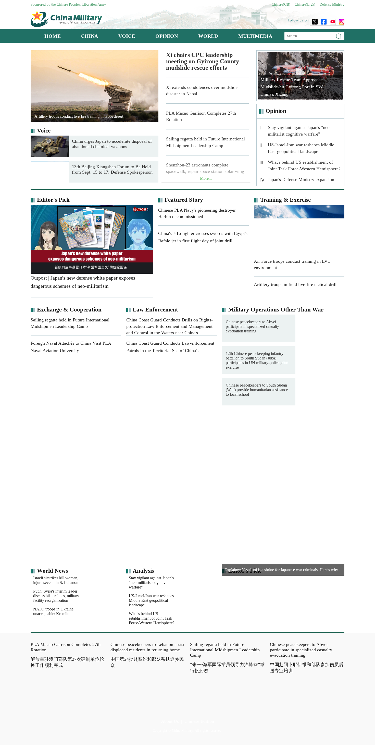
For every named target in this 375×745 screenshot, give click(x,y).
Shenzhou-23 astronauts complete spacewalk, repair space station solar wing (205, 168)
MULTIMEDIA (255, 36)
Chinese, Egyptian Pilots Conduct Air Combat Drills (222, 457)
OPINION (166, 36)
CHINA (89, 36)
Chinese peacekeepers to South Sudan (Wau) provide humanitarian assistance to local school (257, 389)
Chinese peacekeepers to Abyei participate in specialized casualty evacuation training (252, 326)
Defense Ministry (332, 4)
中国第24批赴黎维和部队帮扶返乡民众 (147, 662)
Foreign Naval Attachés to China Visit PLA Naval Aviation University (304, 436)
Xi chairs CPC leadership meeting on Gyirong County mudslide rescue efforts (202, 61)
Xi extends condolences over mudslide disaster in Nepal (202, 90)
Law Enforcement (155, 309)
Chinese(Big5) (305, 4)
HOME (52, 36)
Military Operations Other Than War (275, 309)
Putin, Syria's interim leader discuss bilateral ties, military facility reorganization (56, 596)
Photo (44, 424)
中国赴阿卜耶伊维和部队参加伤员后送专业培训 (306, 667)
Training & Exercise (285, 200)
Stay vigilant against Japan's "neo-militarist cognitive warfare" (299, 131)
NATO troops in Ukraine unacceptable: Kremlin (53, 611)
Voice (44, 130)
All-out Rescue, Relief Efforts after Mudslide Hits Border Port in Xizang (228, 436)
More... (206, 178)
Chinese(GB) (281, 4)
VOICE (126, 36)
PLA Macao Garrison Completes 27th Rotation (201, 116)
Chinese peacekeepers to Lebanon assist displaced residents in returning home (147, 647)
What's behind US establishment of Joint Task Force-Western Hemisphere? (304, 165)
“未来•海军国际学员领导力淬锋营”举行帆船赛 (227, 667)
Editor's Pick (53, 200)
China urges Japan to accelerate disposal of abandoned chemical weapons (112, 144)
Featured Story (184, 200)
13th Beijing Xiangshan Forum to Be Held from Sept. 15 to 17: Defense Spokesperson (112, 169)
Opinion (276, 111)
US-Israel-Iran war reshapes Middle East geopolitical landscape (301, 148)
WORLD (208, 36)
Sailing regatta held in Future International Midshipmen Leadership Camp (205, 142)
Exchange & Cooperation (69, 309)
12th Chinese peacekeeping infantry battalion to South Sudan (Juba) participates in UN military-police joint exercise (257, 360)
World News (52, 571)
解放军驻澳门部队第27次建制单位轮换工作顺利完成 (67, 704)
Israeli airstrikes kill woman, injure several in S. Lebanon (55, 580)
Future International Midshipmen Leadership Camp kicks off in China (305, 457)
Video (203, 424)
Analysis (143, 571)
